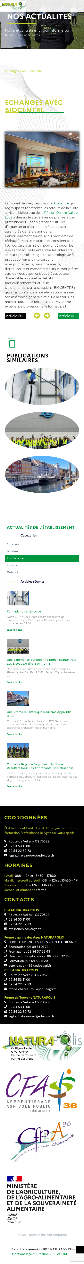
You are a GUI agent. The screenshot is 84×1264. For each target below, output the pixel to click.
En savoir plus (14, 629)
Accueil (10, 66)
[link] (61, 203)
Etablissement (51, 66)
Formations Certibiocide (24, 611)
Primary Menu (80, 6)
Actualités (28, 66)
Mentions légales (24, 1254)
